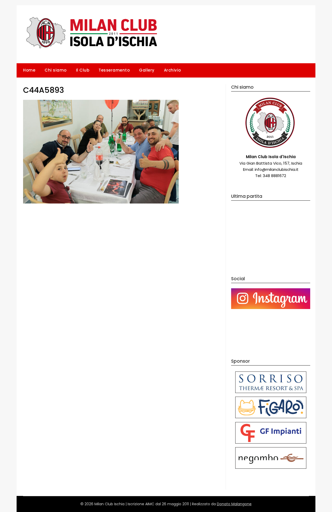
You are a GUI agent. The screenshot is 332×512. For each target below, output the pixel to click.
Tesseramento (114, 70)
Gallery (147, 70)
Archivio (172, 70)
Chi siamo (56, 70)
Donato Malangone (234, 504)
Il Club (82, 70)
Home (29, 70)
